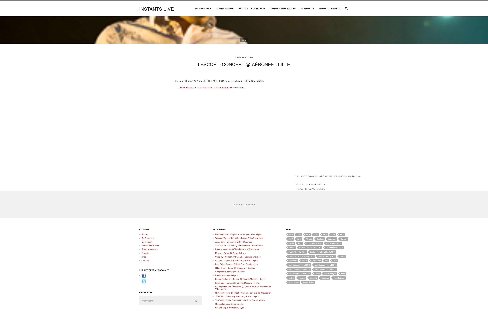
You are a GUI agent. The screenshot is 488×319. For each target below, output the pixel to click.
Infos (144, 256)
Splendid (313, 278)
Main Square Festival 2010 (299, 265)
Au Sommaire (203, 8)
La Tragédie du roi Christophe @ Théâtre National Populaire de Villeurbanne (243, 287)
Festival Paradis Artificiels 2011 (322, 252)
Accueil (145, 234)
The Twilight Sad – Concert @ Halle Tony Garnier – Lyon (240, 300)
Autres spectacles (283, 8)
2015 (333, 234)
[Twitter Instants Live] (144, 282)
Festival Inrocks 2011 (297, 252)
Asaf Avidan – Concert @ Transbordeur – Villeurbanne (239, 245)
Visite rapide (224, 8)
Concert (311, 176)
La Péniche (316, 260)
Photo (358, 176)
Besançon (332, 239)
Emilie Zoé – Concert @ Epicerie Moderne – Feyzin (237, 282)
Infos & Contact (330, 8)
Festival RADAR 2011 (326, 256)
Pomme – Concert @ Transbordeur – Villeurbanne (237, 249)
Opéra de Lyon (330, 273)
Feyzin (342, 256)
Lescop (348, 176)
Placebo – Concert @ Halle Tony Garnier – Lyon (236, 260)
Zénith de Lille (308, 282)
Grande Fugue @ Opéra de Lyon (229, 307)
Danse (291, 243)
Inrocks (304, 260)
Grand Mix (293, 260)
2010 (291, 234)
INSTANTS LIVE (156, 8)
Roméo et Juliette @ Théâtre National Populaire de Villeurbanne (243, 292)
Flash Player (186, 87)
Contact (145, 260)
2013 (316, 234)
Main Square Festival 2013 (325, 269)
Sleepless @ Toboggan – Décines (230, 271)
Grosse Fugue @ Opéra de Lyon (229, 303)
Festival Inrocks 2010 (334, 247)
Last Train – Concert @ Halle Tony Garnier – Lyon (237, 264)
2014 (325, 234)
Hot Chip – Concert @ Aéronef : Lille (310, 184)
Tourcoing (325, 278)
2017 (291, 239)
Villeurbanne (294, 282)
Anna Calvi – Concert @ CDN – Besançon (233, 241)
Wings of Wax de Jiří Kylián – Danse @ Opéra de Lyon (239, 238)
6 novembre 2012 (244, 57)
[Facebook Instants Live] (144, 277)
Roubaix (302, 278)
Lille (353, 176)
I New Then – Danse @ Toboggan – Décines (235, 267)
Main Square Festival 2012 (299, 269)
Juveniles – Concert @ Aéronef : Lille (310, 189)
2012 (298, 176)
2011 (299, 234)
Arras (299, 239)
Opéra (317, 273)
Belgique (320, 239)
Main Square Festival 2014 (299, 273)
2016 (342, 234)
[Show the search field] (346, 8)
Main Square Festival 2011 (325, 265)
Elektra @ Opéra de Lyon (226, 275)
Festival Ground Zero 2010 (310, 247)
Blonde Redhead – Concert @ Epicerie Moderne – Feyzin (240, 279)
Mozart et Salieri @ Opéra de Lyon (230, 253)
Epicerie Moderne (333, 243)
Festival (318, 176)
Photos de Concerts (252, 8)
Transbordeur (339, 278)
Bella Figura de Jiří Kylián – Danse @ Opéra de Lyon (238, 234)
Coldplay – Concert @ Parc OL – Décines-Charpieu (238, 256)
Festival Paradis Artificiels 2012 (301, 256)
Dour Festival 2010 (314, 243)
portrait (291, 278)
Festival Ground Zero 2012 (333, 176)
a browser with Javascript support (215, 87)
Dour (300, 243)
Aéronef (304, 176)
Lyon (335, 260)
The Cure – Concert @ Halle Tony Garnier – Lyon (237, 296)
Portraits (307, 8)
